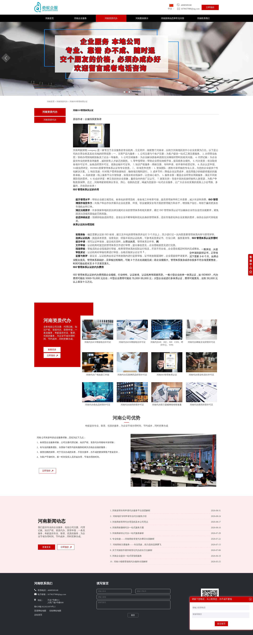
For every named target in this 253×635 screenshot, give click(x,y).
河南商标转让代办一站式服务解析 (127, 533)
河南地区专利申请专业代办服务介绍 (128, 516)
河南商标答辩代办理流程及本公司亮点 (129, 522)
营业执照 (130, 241)
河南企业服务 (80, 18)
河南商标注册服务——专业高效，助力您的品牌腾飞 (135, 544)
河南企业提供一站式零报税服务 (126, 556)
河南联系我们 (203, 18)
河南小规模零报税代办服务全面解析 (129, 561)
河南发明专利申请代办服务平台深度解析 (130, 510)
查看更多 (52, 349)
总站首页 (38, 615)
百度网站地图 (40, 611)
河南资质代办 (111, 18)
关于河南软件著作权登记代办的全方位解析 (131, 550)
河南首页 (49, 18)
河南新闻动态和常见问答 (172, 18)
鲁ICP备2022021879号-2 (44, 607)
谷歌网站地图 (55, 611)
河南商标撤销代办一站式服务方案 (127, 527)
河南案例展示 (142, 18)
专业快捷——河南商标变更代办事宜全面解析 (132, 539)
